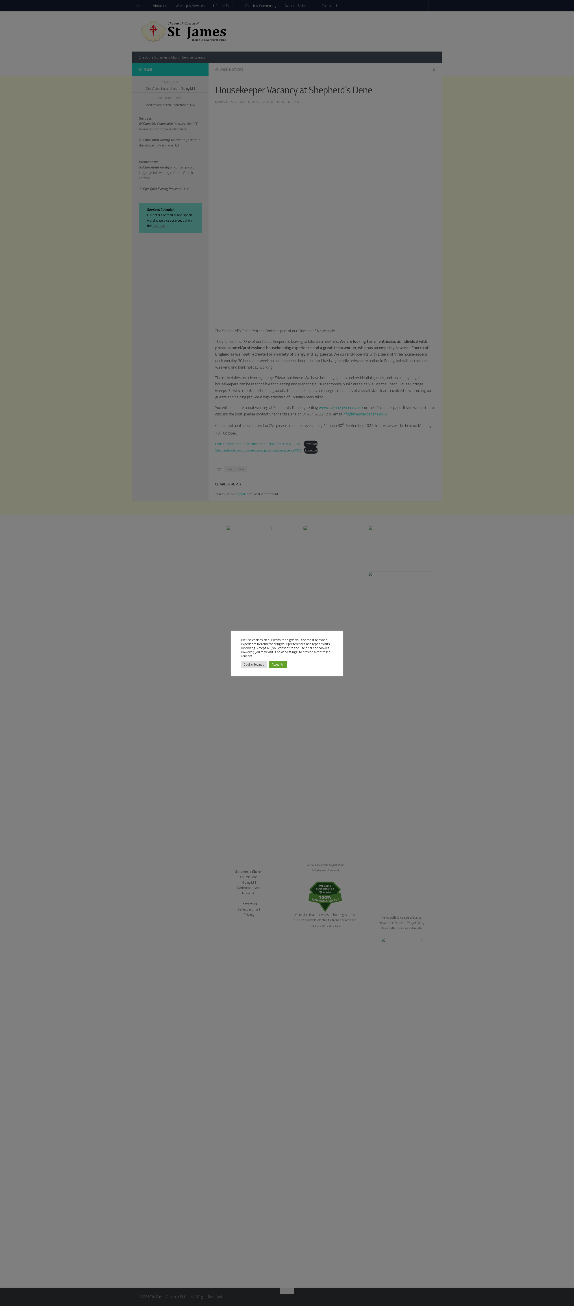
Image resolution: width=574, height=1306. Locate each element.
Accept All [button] (278, 664)
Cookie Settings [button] (254, 664)
